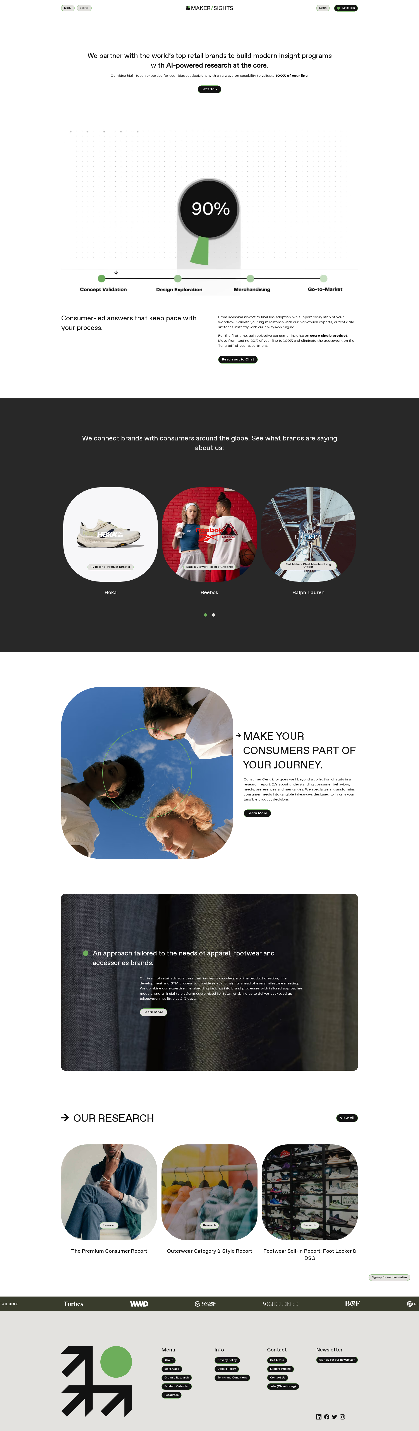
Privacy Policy (227, 1360)
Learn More (257, 813)
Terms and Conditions (232, 1378)
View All (347, 1118)
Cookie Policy (227, 1369)
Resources (172, 1395)
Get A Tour (277, 1360)
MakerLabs (172, 1369)
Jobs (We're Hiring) (283, 1386)
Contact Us (277, 1378)
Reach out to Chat (238, 359)
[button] (68, 8)
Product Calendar (177, 1386)
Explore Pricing (280, 1369)
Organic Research (177, 1378)
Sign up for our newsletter (389, 1277)
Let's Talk (209, 89)
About (169, 1360)
